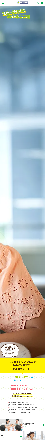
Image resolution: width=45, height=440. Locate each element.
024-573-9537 (24, 385)
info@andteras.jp (25, 389)
